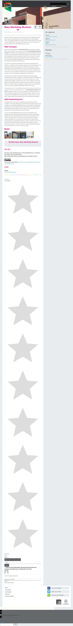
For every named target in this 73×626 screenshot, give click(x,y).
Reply (2, 622)
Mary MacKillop (49, 56)
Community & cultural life (51, 36)
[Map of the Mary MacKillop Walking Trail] (30, 138)
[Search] (68, 4)
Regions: (47, 38)
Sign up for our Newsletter (58, 595)
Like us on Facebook (56, 588)
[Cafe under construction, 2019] (23, 138)
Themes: (47, 35)
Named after (48, 55)
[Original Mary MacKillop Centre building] (8, 138)
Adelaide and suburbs (50, 40)
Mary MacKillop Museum (10, 172)
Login (5, 555)
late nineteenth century (50, 44)
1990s (46, 43)
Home (5, 32)
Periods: (47, 42)
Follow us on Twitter (56, 591)
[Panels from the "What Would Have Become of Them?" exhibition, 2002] (15, 138)
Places (9, 32)
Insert (15, 624)
